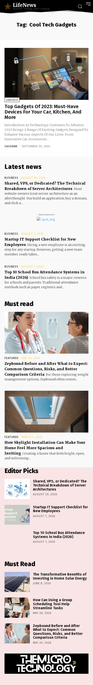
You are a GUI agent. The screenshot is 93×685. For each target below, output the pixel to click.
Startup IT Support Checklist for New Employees (60, 509)
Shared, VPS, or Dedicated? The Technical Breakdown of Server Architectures (60, 485)
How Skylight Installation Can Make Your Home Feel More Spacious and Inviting (45, 447)
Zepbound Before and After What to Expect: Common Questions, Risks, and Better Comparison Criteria (46, 369)
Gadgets (12, 99)
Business (11, 177)
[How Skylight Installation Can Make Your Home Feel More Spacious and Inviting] (46, 412)
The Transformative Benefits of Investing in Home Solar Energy (60, 576)
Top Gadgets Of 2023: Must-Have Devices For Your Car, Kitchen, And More (43, 111)
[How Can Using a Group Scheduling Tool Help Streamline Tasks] (17, 608)
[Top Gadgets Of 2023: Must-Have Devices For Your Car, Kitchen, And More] (46, 74)
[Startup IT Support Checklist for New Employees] (17, 515)
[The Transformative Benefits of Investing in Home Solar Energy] (17, 582)
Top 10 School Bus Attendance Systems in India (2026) (59, 535)
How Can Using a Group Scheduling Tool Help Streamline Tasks (52, 604)
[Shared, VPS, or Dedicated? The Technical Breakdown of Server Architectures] (17, 489)
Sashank (11, 146)
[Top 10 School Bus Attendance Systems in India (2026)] (17, 540)
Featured (12, 358)
